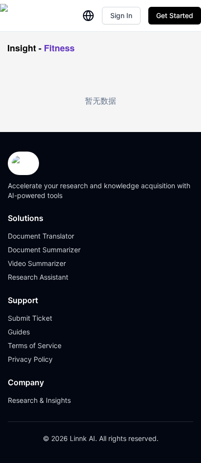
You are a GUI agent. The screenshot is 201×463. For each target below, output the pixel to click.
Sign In (121, 15)
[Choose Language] (88, 16)
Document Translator (41, 236)
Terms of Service (34, 345)
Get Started (174, 15)
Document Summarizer (44, 249)
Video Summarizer (37, 263)
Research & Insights (39, 400)
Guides (19, 332)
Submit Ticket (30, 318)
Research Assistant (38, 277)
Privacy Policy (30, 359)
